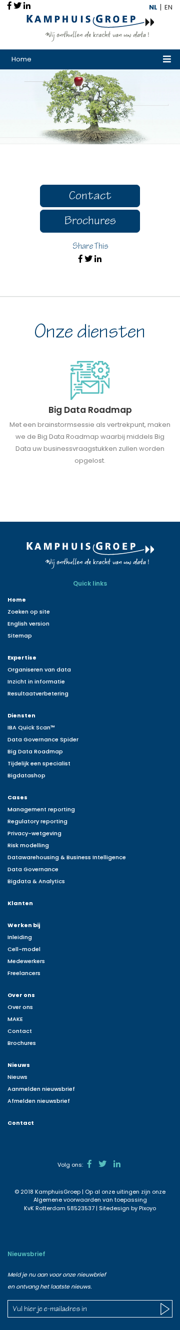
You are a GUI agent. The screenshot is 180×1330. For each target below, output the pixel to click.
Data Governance (33, 869)
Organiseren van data (39, 669)
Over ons (21, 995)
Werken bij (24, 925)
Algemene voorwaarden (67, 1200)
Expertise (22, 658)
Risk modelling (28, 845)
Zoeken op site (29, 612)
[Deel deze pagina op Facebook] (10, 5)
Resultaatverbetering (38, 693)
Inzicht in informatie (36, 681)
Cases (18, 797)
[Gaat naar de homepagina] (90, 27)
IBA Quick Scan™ (31, 727)
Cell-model (24, 949)
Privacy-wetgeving (35, 833)
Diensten (22, 715)
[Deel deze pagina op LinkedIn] (27, 5)
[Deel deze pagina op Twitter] (18, 5)
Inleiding (20, 937)
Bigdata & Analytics (36, 881)
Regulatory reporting (38, 821)
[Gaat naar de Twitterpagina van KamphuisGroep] (102, 1164)
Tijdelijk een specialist (39, 763)
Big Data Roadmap (35, 751)
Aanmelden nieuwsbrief (41, 1089)
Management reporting (41, 809)
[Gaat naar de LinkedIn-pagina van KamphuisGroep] (117, 1164)
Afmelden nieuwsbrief (39, 1101)
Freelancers (24, 973)
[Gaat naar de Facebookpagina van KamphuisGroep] (89, 1164)
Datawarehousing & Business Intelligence (67, 857)
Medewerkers (26, 961)
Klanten (20, 903)
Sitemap (20, 636)
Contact (90, 197)
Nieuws (19, 1065)
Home (22, 59)
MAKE (15, 1019)
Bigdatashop (27, 775)
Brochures (90, 222)
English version (29, 624)
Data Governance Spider (43, 739)
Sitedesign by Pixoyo (127, 1208)
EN (168, 7)
